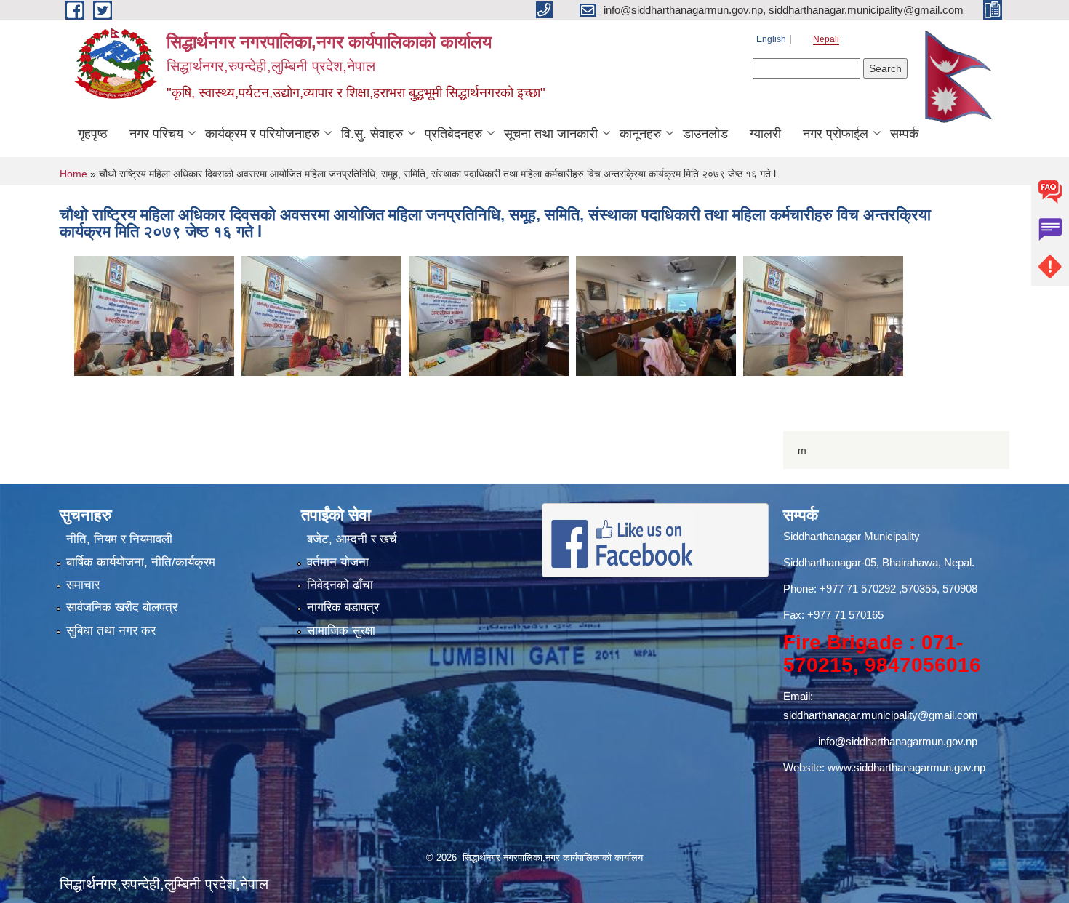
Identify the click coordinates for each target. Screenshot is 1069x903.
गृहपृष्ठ (93, 134)
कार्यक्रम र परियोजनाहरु (262, 134)
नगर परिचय (156, 134)
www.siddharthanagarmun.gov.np (906, 767)
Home (73, 174)
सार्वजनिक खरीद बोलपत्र (121, 607)
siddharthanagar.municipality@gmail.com (880, 715)
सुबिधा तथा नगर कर (111, 631)
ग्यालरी (765, 134)
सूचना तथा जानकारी (551, 134)
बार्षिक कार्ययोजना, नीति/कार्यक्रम (140, 562)
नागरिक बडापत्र (343, 607)
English (771, 39)
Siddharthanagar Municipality (851, 536)
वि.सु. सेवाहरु (372, 134)
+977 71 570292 (858, 588)
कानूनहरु (640, 134)
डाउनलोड (705, 134)
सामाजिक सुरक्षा (341, 631)
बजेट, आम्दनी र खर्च (352, 539)
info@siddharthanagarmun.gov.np (897, 741)
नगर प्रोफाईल (835, 134)
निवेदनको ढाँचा (340, 585)
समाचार (83, 585)
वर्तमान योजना (338, 562)
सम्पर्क (904, 134)
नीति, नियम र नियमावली (119, 539)
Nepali (826, 39)
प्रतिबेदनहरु (453, 134)
